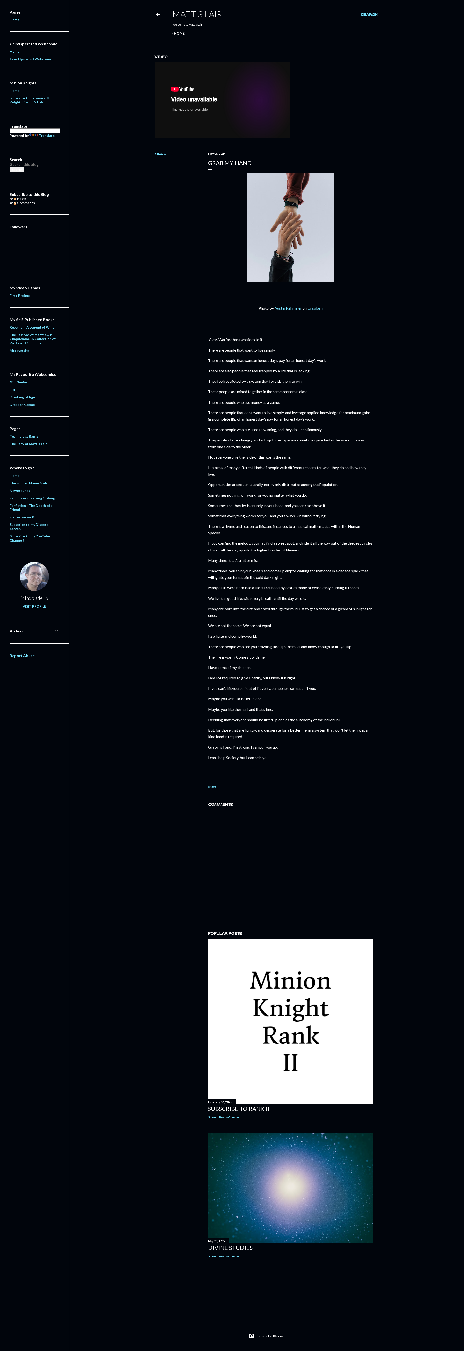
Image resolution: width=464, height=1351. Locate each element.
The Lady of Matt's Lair (28, 444)
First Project (20, 296)
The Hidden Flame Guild (29, 483)
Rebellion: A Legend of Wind (32, 327)
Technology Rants (24, 436)
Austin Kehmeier (288, 308)
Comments (25, 203)
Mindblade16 (34, 598)
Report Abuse (22, 655)
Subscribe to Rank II (238, 1108)
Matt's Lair (197, 14)
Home (179, 33)
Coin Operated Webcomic (30, 59)
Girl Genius (19, 382)
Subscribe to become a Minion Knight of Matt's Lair (34, 100)
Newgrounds (20, 490)
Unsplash (315, 308)
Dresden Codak (22, 405)
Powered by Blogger (270, 1336)
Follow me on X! (22, 517)
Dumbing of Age (22, 397)
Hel (12, 390)
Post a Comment (230, 1117)
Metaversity (19, 350)
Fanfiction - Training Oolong (32, 498)
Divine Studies (230, 1247)
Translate (47, 135)
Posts (21, 199)
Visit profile (34, 606)
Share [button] (160, 154)
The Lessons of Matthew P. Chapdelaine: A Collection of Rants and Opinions (33, 339)
